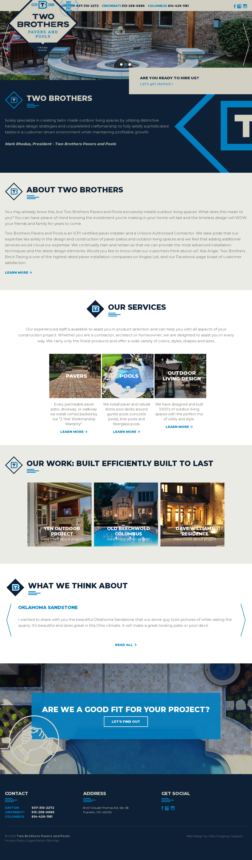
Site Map (53, 840)
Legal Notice (36, 840)
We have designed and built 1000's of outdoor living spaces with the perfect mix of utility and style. (179, 399)
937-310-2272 (87, 6)
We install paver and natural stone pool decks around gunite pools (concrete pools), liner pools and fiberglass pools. (126, 403)
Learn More (16, 272)
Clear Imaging (218, 836)
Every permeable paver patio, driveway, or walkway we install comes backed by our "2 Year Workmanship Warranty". (73, 403)
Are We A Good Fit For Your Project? (126, 714)
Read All (124, 644)
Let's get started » (156, 83)
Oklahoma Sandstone (48, 607)
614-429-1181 (178, 6)
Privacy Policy (15, 840)
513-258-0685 (133, 6)
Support (237, 836)
